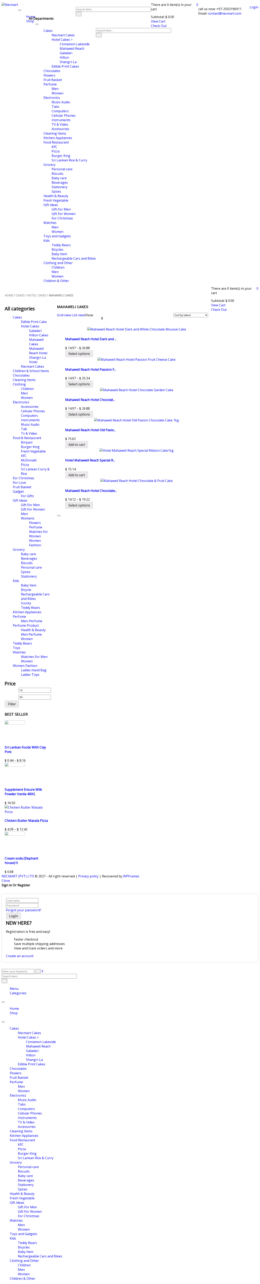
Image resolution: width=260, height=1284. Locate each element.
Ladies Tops (30, 674)
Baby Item (28, 585)
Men (24, 393)
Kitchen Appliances (27, 612)
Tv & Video (29, 433)
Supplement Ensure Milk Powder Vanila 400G (23, 791)
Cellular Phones (33, 411)
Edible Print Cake (34, 322)
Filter (12, 704)
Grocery (19, 549)
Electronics (21, 402)
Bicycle (26, 589)
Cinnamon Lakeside (41, 1042)
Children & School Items (31, 371)
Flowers (35, 523)
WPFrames (131, 876)
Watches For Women (38, 533)
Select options (79, 353)
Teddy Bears (30, 607)
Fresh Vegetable (33, 451)
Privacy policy (88, 876)
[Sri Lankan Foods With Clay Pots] (15, 723)
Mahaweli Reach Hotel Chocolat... (90, 399)
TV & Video (26, 1122)
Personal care (31, 567)
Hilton (30, 1055)
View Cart (158, 21)
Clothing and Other (24, 1260)
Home (9, 295)
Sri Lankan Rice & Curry (35, 1158)
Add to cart (76, 444)
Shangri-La (34, 1059)
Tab (24, 429)
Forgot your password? (23, 910)
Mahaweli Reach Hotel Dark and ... (90, 339)
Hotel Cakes (36, 295)
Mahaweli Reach (38, 1046)
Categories (18, 993)
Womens (27, 518)
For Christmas (23, 478)
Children (27, 389)
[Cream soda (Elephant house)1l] (15, 834)
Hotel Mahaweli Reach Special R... (90, 460)
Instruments (30, 420)
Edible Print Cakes (31, 1064)
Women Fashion (35, 542)
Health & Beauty (33, 630)
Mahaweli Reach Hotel (38, 350)
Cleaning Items (24, 380)
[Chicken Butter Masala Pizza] (28, 812)
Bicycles (24, 1247)
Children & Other (22, 1278)
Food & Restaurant (27, 438)
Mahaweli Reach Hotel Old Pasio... (90, 430)
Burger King (30, 447)
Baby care (28, 554)
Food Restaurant (22, 1140)
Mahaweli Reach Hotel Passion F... (90, 369)
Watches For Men (34, 656)
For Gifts (27, 496)
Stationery (29, 576)
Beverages (29, 558)
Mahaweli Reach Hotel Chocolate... (91, 490)
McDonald (28, 460)
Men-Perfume (31, 621)
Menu (14, 988)
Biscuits (27, 563)
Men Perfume (31, 634)
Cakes (20, 295)
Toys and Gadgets (23, 1234)
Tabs (22, 1104)
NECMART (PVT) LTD (18, 876)
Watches (19, 652)
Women (27, 397)
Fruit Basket (22, 487)
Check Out (159, 26)
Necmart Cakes (32, 366)
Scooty (26, 603)
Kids (16, 581)
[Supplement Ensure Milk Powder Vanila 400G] (15, 765)
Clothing (19, 384)
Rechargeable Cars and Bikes (35, 596)
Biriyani (26, 442)
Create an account (20, 956)
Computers (29, 415)
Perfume (35, 527)
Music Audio (30, 424)
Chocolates (21, 375)
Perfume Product (26, 625)
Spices (25, 572)
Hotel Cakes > (28, 1037)
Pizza (25, 464)
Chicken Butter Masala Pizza (26, 820)
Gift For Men (30, 505)
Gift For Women (33, 509)
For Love (19, 482)
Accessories (30, 406)
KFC (24, 456)
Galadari (35, 330)
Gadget (18, 491)
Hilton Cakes (38, 335)
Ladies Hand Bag (34, 670)
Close (6, 880)
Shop (14, 1013)
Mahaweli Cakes (36, 341)
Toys (16, 648)
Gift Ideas (20, 500)
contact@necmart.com (224, 13)
